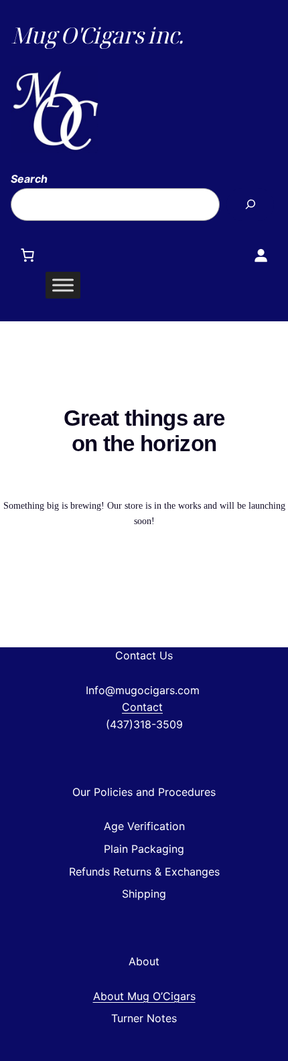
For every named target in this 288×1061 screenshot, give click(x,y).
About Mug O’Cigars (144, 996)
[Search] (250, 204)
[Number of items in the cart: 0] (27, 255)
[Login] (260, 255)
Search (29, 178)
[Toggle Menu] (63, 284)
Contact (142, 707)
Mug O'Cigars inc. (97, 35)
